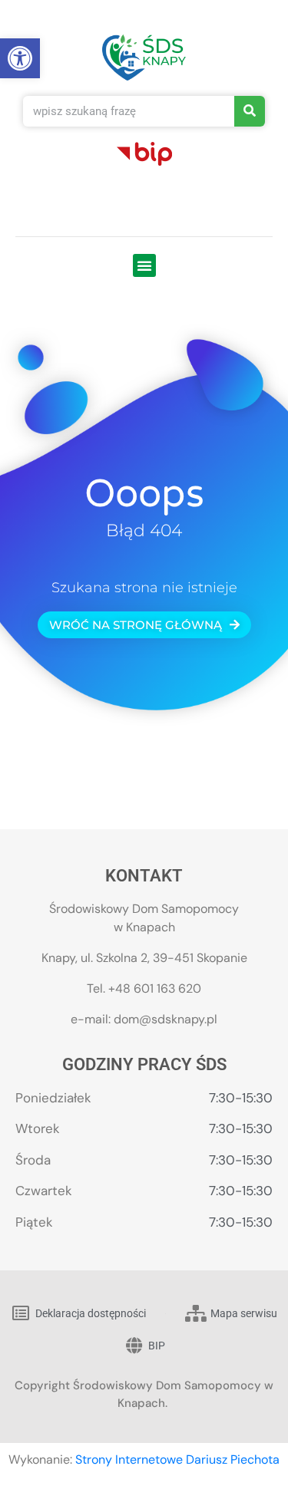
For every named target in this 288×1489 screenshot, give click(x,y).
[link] (20, 58)
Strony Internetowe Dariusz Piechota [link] (177, 1459)
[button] (144, 265)
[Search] (249, 111)
